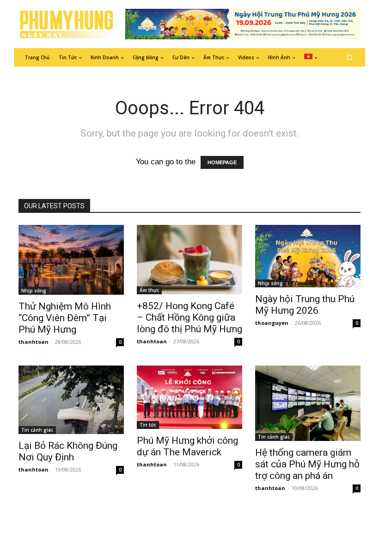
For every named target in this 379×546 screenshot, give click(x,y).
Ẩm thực (149, 290)
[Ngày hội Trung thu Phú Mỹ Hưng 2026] (308, 256)
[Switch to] (311, 57)
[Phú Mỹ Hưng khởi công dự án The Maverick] (189, 397)
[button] (350, 57)
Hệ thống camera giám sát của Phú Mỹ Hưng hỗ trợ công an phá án (307, 464)
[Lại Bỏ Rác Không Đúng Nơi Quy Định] (71, 400)
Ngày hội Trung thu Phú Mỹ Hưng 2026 (305, 304)
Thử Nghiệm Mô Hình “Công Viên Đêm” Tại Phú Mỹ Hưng (64, 318)
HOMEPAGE (222, 162)
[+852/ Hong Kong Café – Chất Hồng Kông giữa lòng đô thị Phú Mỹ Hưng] (189, 260)
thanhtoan (33, 341)
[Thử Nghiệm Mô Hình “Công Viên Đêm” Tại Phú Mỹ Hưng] (71, 260)
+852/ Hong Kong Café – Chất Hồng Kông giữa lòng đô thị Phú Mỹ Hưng (189, 317)
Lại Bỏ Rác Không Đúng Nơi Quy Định (67, 451)
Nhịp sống (33, 290)
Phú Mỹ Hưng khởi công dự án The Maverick (187, 446)
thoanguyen (271, 322)
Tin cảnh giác (37, 430)
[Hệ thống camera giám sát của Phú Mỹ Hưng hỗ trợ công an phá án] (308, 403)
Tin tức (148, 425)
